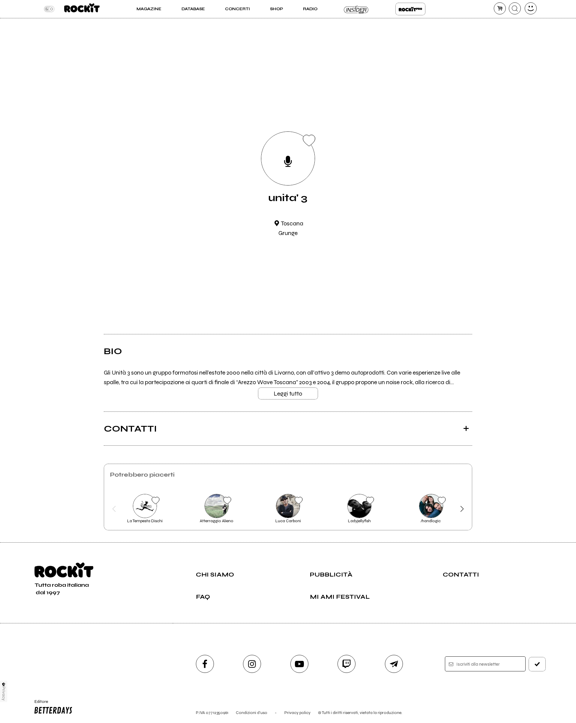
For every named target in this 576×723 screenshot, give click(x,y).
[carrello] (500, 8)
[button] (114, 509)
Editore (38, 704)
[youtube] (299, 664)
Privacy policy (297, 712)
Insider (356, 9)
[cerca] (515, 8)
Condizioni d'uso (251, 712)
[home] (81, 9)
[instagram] (252, 664)
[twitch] (347, 664)
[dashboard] (531, 8)
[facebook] (205, 664)
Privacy (3, 693)
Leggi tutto (288, 393)
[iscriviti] (537, 664)
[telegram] (394, 664)
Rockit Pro (410, 9)
